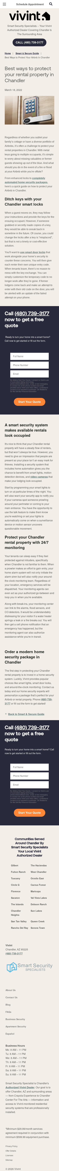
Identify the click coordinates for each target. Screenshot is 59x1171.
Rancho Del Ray (19, 927)
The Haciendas (39, 865)
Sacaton (15, 897)
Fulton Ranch (18, 871)
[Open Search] (50, 4)
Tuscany (15, 878)
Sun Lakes (36, 910)
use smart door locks (32, 252)
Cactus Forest (38, 884)
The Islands (17, 904)
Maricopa (36, 891)
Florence (15, 891)
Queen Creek (38, 921)
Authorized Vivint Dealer (20, 1087)
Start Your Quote (29, 402)
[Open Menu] (4, 4)
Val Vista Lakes (39, 897)
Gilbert (14, 865)
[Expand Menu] (33, 22)
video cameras (39, 477)
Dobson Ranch (39, 904)
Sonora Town (38, 927)
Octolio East (37, 878)
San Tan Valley (19, 921)
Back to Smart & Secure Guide (26, 714)
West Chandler (38, 871)
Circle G (15, 884)
